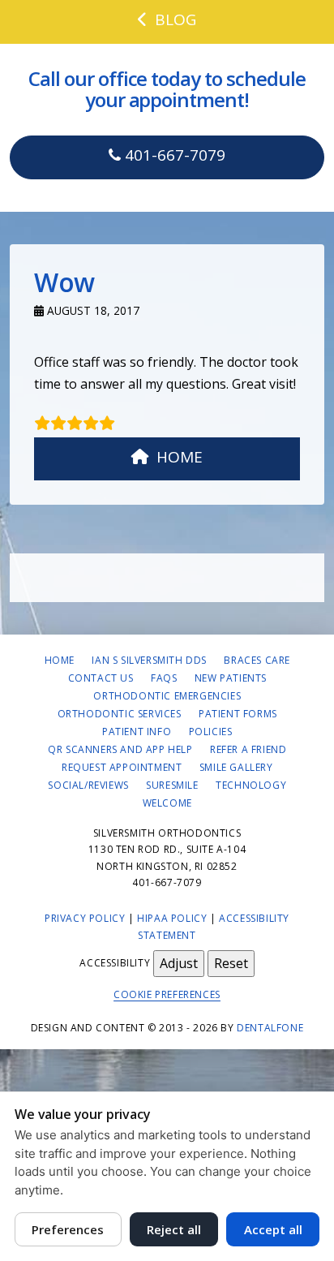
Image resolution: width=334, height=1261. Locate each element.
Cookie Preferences (167, 994)
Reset (231, 963)
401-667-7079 (173, 155)
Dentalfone (270, 1028)
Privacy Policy (85, 918)
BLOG (175, 19)
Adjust (179, 963)
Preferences (68, 1229)
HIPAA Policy (172, 918)
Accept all (273, 1229)
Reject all (174, 1229)
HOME (179, 456)
